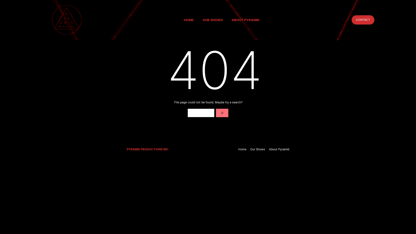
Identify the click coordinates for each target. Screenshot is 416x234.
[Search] (222, 113)
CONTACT (363, 19)
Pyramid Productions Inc (148, 149)
